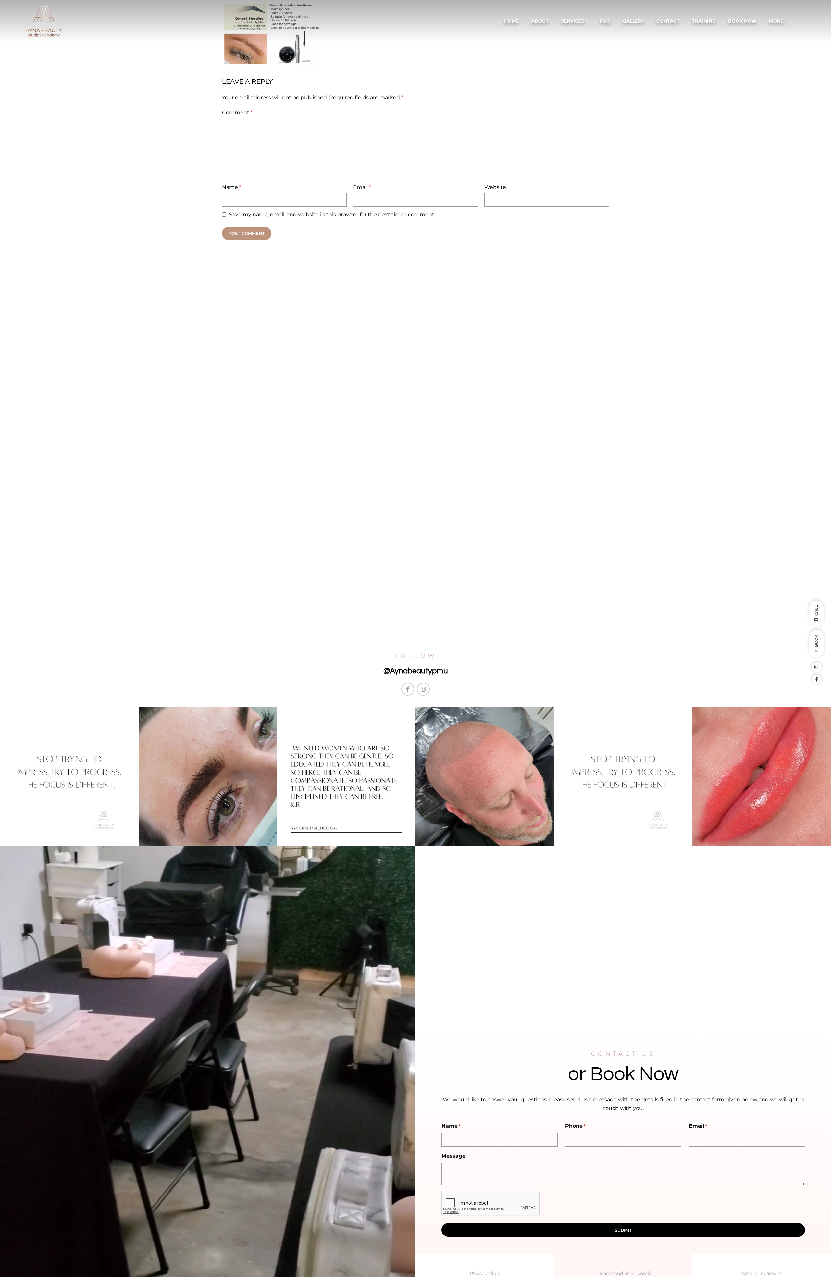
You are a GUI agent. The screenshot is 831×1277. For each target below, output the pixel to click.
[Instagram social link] (423, 689)
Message (453, 1156)
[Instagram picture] (69, 776)
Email (362, 187)
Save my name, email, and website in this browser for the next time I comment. (332, 214)
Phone (575, 1126)
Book (816, 641)
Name (231, 187)
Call (816, 611)
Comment (237, 112)
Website (495, 187)
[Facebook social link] (407, 689)
